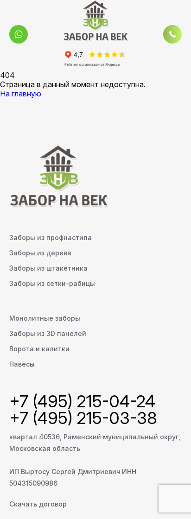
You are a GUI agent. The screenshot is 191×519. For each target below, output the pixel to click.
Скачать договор (38, 504)
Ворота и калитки (39, 349)
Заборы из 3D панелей (47, 333)
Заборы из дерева (40, 253)
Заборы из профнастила (50, 237)
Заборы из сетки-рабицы (52, 283)
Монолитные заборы (44, 318)
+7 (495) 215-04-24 (82, 401)
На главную (20, 93)
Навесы (22, 364)
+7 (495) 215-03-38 (83, 418)
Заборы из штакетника (48, 268)
